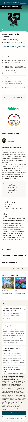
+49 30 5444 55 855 (19, 42)
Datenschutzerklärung (10, 405)
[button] (14, 57)
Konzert (21, 233)
